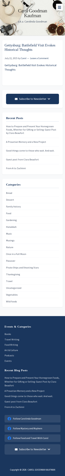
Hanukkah (11, 226)
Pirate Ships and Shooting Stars (22, 267)
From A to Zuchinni (16, 168)
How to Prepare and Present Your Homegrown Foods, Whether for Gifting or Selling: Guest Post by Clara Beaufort (31, 130)
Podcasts (9, 355)
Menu (59, 7)
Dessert (10, 199)
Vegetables (12, 294)
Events (8, 360)
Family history (13, 206)
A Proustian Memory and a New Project (26, 141)
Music (9, 233)
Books (8, 334)
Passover (10, 260)
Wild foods (11, 301)
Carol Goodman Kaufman (32, 13)
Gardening (11, 220)
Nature (9, 247)
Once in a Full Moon (16, 253)
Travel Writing (12, 339)
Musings (10, 240)
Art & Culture (11, 350)
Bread (9, 192)
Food (8, 213)
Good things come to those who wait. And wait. (30, 150)
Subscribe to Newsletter (32, 99)
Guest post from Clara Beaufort (22, 159)
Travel (9, 281)
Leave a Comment (39, 58)
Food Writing (11, 344)
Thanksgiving (13, 274)
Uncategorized (13, 287)
